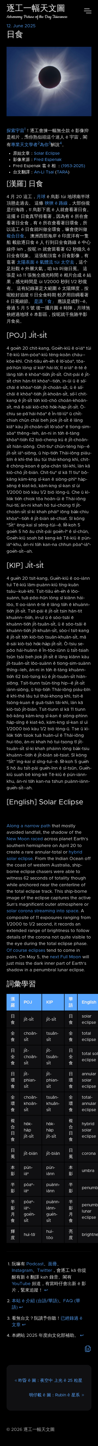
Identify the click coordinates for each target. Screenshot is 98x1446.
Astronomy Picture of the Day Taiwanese (37, 16)
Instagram (22, 1270)
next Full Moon (65, 957)
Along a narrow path (28, 826)
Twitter (44, 1270)
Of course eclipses (26, 950)
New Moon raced (25, 839)
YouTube (21, 1284)
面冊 (52, 1264)
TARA (62, 172)
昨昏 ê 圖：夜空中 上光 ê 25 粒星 (50, 1380)
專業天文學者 (24, 145)
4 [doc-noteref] (61, 143)
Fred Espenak (48, 160)
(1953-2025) (73, 166)
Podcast (35, 1264)
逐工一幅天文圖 (36, 9)
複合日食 (15, 236)
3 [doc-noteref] (50, 143)
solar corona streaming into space (42, 911)
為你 (44, 145)
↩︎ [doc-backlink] (46, 1290)
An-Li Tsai (44, 172)
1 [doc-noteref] (25, 129)
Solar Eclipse (47, 153)
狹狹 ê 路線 (56, 203)
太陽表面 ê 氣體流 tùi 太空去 (45, 262)
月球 (41, 197)
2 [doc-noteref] (39, 143)
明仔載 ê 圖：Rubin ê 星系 (54, 1395)
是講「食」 (45, 301)
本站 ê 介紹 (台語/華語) (35, 1301)
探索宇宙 (15, 131)
